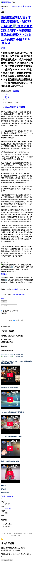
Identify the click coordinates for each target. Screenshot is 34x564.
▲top (2, 298)
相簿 (6, 94)
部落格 (7, 97)
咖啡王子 (4, 274)
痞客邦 (14, 289)
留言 (18, 289)
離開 (11, 560)
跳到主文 (4, 48)
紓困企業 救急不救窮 (15, 107)
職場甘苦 (16, 91)
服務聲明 (20, 535)
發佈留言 (4, 313)
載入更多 (4, 301)
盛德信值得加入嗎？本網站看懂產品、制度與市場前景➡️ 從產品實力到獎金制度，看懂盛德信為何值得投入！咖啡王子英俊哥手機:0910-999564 (16, 30)
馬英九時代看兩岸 (18, 294)
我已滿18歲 (5, 560)
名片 (6, 99)
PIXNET (9, 533)
